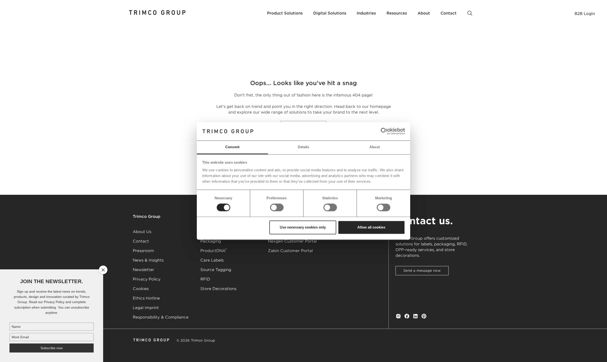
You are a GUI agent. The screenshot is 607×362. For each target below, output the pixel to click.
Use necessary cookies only (303, 227)
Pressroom (143, 250)
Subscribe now (52, 348)
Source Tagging (215, 269)
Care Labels (212, 260)
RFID (205, 279)
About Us (142, 231)
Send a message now (422, 270)
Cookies (141, 288)
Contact (141, 241)
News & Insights (148, 260)
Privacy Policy (147, 279)
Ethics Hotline (146, 298)
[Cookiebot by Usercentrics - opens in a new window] (384, 131)
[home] (157, 13)
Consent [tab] (232, 147)
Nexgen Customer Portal (292, 241)
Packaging (210, 241)
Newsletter (143, 269)
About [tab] (374, 147)
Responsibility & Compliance (161, 317)
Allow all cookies (371, 227)
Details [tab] (303, 147)
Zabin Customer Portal (290, 250)
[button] (284, 13)
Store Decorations (218, 288)
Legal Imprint (146, 307)
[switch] (277, 207)
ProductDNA (213, 250)
